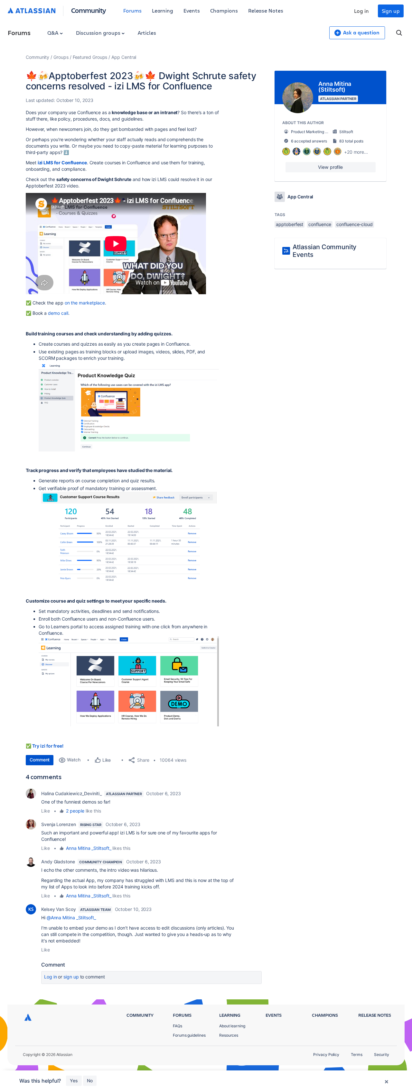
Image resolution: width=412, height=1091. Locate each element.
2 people (75, 811)
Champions (224, 10)
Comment (40, 759)
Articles (147, 32)
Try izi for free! (47, 746)
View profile (330, 167)
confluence (319, 224)
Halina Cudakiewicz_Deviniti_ (71, 793)
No (90, 1080)
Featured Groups (90, 57)
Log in (361, 10)
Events (191, 10)
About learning (232, 1025)
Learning (162, 10)
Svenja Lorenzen (58, 824)
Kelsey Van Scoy (58, 909)
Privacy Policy (326, 1054)
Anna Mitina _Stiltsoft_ (88, 848)
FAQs (177, 1025)
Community (88, 10)
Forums (132, 10)
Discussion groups (99, 32)
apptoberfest (289, 224)
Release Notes (265, 10)
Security (381, 1054)
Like (45, 811)
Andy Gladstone (58, 861)
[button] (129, 406)
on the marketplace (85, 302)
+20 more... (356, 152)
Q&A (53, 32)
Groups (61, 57)
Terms (356, 1054)
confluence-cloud (354, 224)
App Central (123, 57)
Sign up (391, 10)
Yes (74, 1080)
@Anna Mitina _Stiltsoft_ (71, 917)
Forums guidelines (189, 1035)
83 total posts (351, 141)
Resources (228, 1035)
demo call (58, 313)
